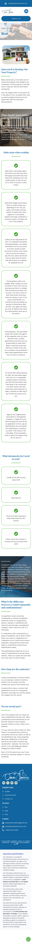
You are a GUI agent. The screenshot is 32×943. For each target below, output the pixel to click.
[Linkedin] (16, 782)
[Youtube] (11, 782)
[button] (26, 11)
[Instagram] (7, 782)
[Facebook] (3, 782)
